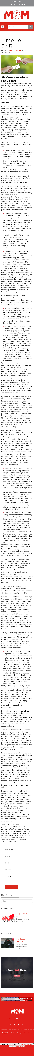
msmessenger (15, 50)
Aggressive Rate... (23, 914)
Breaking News (25, 1044)
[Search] (30, 27)
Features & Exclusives (17, 1046)
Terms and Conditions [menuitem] (17, 1019)
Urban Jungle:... (22, 939)
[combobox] (20, 27)
